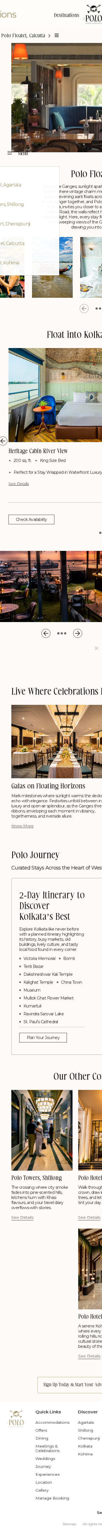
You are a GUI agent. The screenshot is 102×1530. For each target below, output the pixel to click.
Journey (43, 1466)
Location (43, 1482)
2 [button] (100, 308)
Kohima (85, 1454)
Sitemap (69, 1524)
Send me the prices (65, 686)
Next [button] (77, 633)
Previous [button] (84, 308)
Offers (41, 1430)
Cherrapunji (89, 1438)
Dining (41, 1438)
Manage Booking (52, 1498)
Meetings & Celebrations (47, 1448)
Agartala (86, 1422)
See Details (18, 483)
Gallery (41, 1490)
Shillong (85, 1430)
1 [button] (96, 308)
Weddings (45, 1458)
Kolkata (85, 1446)
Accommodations (52, 1422)
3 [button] (65, 633)
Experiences (47, 1474)
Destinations (66, 15)
